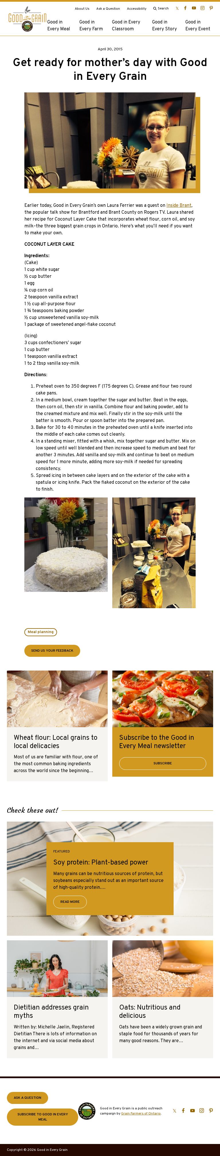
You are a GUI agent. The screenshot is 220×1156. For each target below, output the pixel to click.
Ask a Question (108, 9)
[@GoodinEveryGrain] (203, 8)
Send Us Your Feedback (52, 651)
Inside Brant (178, 206)
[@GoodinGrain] (177, 8)
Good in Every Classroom (126, 25)
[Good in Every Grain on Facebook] (185, 8)
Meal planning (41, 632)
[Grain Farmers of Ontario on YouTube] (194, 8)
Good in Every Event (197, 25)
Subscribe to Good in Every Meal (42, 1117)
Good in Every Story (164, 25)
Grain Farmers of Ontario (141, 1113)
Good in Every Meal (58, 25)
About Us (82, 9)
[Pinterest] (211, 8)
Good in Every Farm (91, 25)
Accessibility (136, 9)
